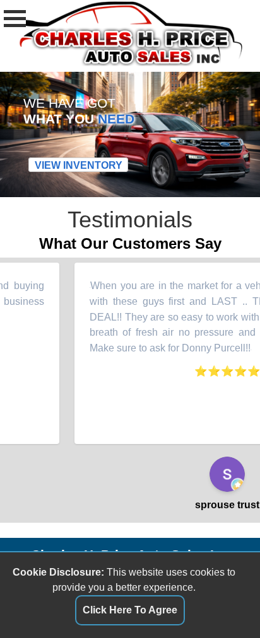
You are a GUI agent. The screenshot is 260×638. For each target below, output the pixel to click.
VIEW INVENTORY (78, 164)
